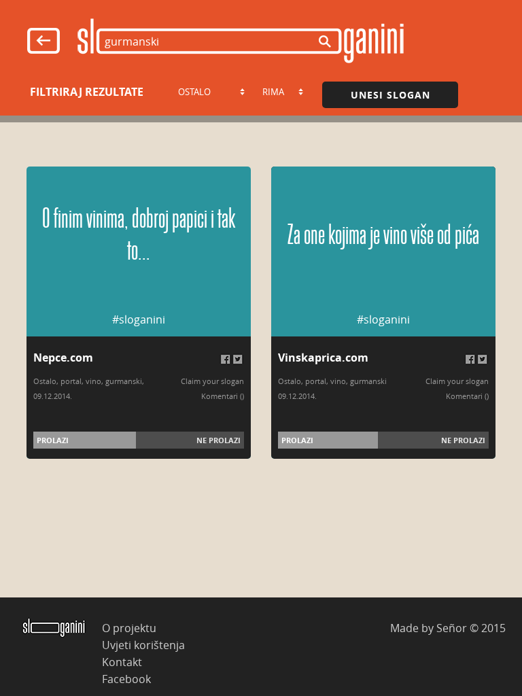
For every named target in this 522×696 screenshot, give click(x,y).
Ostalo (44, 381)
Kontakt (122, 662)
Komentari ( (221, 396)
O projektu (129, 628)
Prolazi (53, 440)
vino (93, 381)
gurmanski (123, 381)
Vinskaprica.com (323, 357)
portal (71, 381)
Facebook (126, 679)
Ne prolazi (218, 440)
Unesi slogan (390, 94)
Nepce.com (63, 357)
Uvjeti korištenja (143, 645)
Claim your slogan (212, 381)
